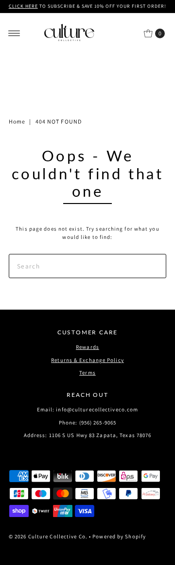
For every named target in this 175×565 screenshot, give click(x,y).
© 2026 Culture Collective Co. (48, 536)
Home (17, 121)
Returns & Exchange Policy (87, 360)
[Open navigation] (14, 33)
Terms (87, 372)
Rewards (87, 347)
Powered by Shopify (119, 536)
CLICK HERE (23, 6)
